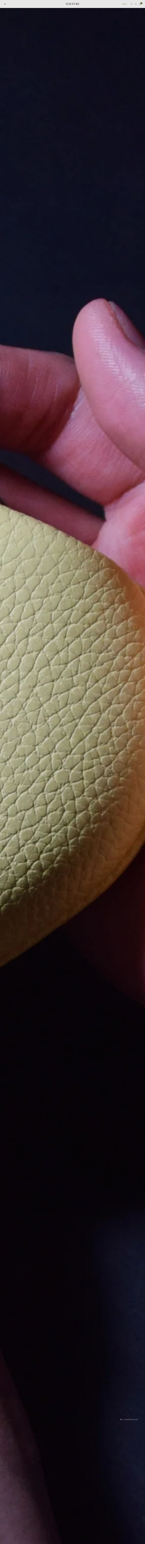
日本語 (124, 4)
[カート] (140, 4)
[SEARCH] (132, 4)
